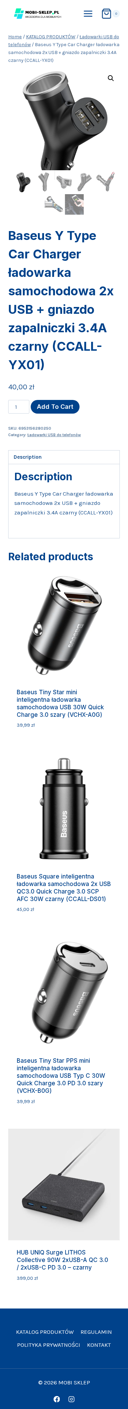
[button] (111, 78)
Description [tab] (28, 457)
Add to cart (55, 406)
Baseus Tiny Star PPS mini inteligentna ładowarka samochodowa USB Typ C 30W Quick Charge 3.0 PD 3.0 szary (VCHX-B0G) (61, 1075)
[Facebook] (56, 1399)
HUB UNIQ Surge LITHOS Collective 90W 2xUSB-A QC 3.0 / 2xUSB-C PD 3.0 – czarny (62, 1260)
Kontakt (99, 1344)
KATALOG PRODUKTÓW (45, 1331)
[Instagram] (71, 1399)
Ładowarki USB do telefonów (54, 434)
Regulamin (96, 1331)
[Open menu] (88, 13)
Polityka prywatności (48, 1344)
